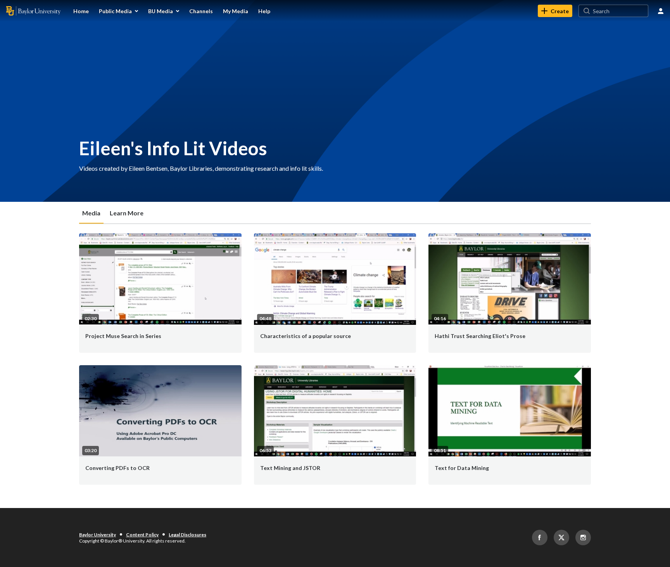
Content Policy (142, 535)
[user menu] (660, 11)
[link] (555, 11)
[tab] (91, 213)
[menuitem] (81, 11)
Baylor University (97, 535)
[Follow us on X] (561, 537)
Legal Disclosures (187, 535)
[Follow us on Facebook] (539, 537)
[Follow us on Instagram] (583, 537)
